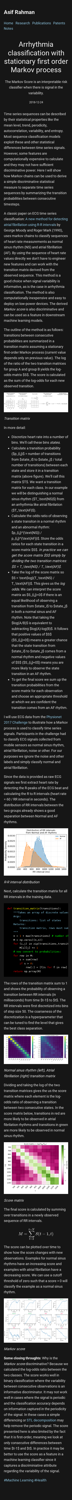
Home (8, 23)
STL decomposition (41, 1420)
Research (23, 23)
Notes (8, 28)
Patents (59, 23)
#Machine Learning (18, 1480)
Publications (41, 23)
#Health (40, 1480)
